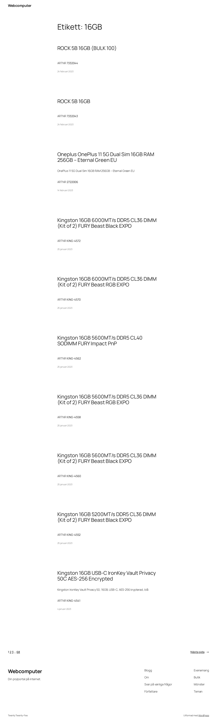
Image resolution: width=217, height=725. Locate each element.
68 (18, 652)
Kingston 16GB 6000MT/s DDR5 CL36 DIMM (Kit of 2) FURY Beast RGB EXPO (107, 281)
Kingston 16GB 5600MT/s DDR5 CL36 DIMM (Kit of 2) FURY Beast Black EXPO (106, 458)
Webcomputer (19, 5)
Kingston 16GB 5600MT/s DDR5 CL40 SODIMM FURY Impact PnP (100, 340)
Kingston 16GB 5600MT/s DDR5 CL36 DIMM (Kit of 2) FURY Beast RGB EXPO (106, 399)
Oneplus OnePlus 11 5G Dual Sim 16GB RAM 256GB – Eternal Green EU (105, 157)
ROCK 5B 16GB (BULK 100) (87, 48)
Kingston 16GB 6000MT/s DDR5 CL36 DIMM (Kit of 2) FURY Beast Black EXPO (107, 223)
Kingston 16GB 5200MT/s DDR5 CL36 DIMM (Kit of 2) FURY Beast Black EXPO (106, 517)
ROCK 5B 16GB (73, 101)
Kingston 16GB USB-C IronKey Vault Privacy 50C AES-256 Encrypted (106, 575)
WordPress (203, 715)
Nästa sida (199, 652)
